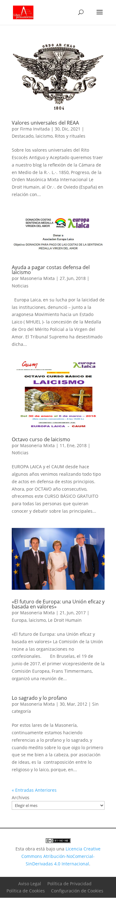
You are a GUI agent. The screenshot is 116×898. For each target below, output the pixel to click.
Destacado (22, 136)
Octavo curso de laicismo (41, 439)
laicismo (44, 136)
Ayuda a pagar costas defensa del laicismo (51, 270)
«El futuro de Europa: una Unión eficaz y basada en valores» (58, 604)
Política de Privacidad (69, 884)
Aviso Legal (29, 884)
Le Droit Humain (65, 620)
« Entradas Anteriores (34, 790)
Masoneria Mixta (37, 278)
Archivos (20, 797)
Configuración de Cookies (77, 891)
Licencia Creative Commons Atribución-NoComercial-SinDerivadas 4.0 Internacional (61, 856)
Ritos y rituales (70, 136)
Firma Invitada (35, 129)
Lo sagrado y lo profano (39, 697)
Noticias (20, 286)
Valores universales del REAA (45, 122)
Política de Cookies (25, 891)
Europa (19, 620)
